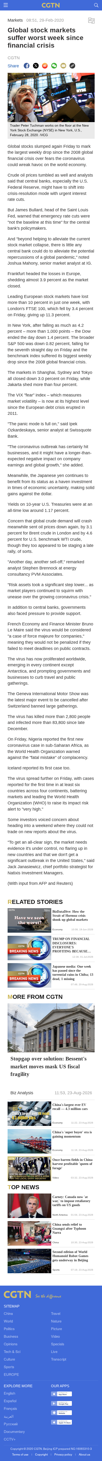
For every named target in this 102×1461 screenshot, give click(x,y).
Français (10, 1409)
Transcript (58, 1359)
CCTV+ (10, 1439)
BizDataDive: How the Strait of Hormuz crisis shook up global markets (70, 915)
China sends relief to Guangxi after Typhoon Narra (69, 1228)
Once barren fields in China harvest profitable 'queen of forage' (72, 1164)
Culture (9, 1359)
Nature (56, 1321)
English (9, 1393)
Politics (9, 1329)
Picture (56, 1329)
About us (84, 1454)
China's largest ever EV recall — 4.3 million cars (70, 1107)
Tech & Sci (12, 1352)
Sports (9, 1367)
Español (10, 1401)
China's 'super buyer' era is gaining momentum (72, 1134)
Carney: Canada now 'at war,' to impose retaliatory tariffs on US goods (71, 1201)
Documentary (14, 1432)
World (8, 1321)
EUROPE (11, 1375)
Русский (11, 1424)
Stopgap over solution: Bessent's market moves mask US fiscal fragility (48, 1066)
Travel (55, 1314)
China (8, 1314)
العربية (9, 1416)
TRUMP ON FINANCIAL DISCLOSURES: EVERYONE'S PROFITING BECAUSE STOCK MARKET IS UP (70, 945)
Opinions (11, 1344)
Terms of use (20, 1454)
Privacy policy (63, 1454)
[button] (11, 1122)
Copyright (41, 1454)
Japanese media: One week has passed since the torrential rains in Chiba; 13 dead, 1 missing (72, 973)
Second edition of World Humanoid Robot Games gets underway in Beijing (70, 1256)
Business (11, 1336)
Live (54, 1352)
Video (55, 1336)
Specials (57, 1344)
